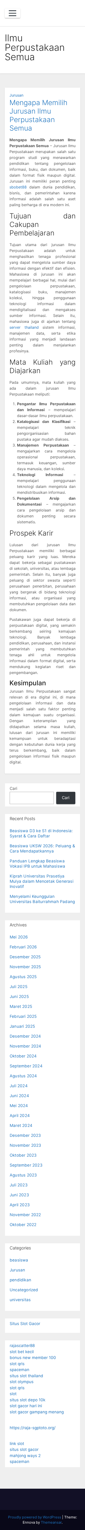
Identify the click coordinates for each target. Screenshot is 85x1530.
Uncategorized (24, 1289)
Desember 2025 (25, 957)
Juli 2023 (19, 1185)
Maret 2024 (21, 1125)
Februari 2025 (23, 1016)
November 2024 (25, 1046)
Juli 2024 (19, 1085)
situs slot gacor (24, 1449)
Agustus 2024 (23, 1076)
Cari (13, 788)
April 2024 (20, 1115)
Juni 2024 (19, 1095)
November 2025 (25, 966)
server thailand (24, 327)
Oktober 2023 (23, 1155)
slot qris (17, 1363)
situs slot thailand (26, 1375)
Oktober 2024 (23, 1056)
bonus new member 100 (33, 1357)
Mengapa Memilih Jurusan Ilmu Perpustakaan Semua (38, 115)
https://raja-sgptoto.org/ (32, 1427)
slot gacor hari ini (26, 1405)
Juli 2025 (18, 986)
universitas (20, 1299)
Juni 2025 (19, 996)
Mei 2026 (19, 937)
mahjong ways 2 (25, 1455)
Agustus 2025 (23, 976)
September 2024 (26, 1066)
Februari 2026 (23, 947)
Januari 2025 (22, 1026)
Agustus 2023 (23, 1175)
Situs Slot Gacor (25, 1323)
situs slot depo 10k (27, 1400)
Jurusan (16, 95)
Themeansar (51, 1522)
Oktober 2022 (23, 1224)
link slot (17, 1443)
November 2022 (25, 1214)
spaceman (19, 1369)
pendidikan (20, 1280)
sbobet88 (18, 187)
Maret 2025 (21, 1006)
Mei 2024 (19, 1105)
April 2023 (20, 1204)
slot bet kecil (22, 1351)
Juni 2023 (19, 1195)
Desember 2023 (25, 1135)
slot (13, 1393)
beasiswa (19, 1260)
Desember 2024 (25, 1036)
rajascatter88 (22, 1345)
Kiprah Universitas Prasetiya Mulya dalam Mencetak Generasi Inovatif (41, 881)
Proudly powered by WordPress (35, 1517)
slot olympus (22, 1381)
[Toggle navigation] (12, 13)
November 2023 (25, 1145)
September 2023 (26, 1165)
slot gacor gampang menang (37, 1412)
